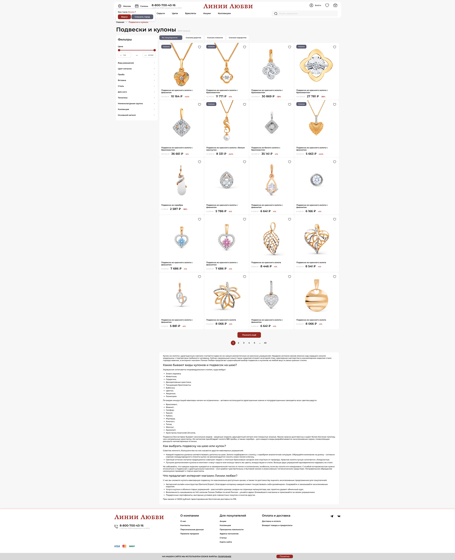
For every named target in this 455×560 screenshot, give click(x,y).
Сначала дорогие (193, 38)
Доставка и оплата (271, 521)
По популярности (169, 38)
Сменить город (142, 17)
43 (265, 343)
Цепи (175, 13)
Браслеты (190, 13)
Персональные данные (192, 529)
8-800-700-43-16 (163, 5)
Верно (124, 17)
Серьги (161, 13)
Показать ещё (249, 335)
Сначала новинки (215, 38)
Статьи (223, 538)
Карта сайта (226, 542)
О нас (183, 521)
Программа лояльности (231, 529)
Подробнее (224, 556)
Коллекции (224, 13)
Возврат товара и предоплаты (277, 525)
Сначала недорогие (237, 38)
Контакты (185, 525)
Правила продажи (189, 534)
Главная (120, 22)
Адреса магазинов (229, 534)
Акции (207, 13)
